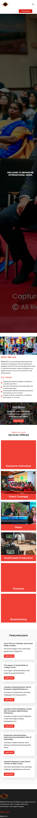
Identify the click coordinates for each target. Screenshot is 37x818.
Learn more (9, 656)
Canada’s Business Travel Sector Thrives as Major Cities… (17, 763)
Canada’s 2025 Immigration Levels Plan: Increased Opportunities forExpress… (17, 711)
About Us (3, 816)
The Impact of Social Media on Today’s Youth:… (16, 666)
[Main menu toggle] (33, 4)
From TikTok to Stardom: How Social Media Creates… (18, 644)
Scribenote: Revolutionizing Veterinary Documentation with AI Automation (17, 737)
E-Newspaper (25, 11)
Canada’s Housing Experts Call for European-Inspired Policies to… (17, 688)
